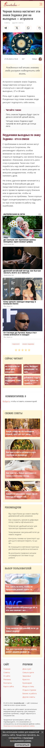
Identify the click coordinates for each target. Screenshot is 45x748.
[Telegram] (5, 28)
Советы (6, 672)
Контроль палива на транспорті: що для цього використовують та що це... (24, 540)
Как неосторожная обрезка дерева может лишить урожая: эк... (21, 650)
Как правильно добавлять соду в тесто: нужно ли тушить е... (32, 379)
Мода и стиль (28, 686)
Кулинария (27, 683)
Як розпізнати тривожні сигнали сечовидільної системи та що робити (22, 555)
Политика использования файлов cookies (19, 726)
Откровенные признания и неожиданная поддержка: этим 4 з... (13, 377)
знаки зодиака (28, 344)
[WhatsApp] (28, 28)
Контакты (7, 683)
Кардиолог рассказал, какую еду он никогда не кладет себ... (21, 495)
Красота (25, 679)
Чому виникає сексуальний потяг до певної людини (24, 533)
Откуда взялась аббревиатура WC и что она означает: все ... (21, 609)
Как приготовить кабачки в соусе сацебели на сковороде (21, 453)
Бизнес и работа (29, 693)
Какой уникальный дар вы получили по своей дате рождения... (12, 366)
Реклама (7, 679)
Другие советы (28, 697)
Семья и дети (28, 672)
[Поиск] (32, 4)
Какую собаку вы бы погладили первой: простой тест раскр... (20, 433)
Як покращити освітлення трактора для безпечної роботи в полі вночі (24, 548)
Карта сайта (8, 686)
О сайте (6, 676)
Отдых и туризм (29, 690)
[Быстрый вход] (36, 4)
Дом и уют (26, 669)
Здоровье (26, 676)
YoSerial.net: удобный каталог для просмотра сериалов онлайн (23, 527)
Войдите (6, 401)
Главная (6, 669)
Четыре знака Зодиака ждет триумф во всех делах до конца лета (21, 123)
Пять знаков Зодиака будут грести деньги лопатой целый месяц (22, 115)
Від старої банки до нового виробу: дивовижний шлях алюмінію (24, 515)
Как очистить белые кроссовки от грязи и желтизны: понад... (21, 474)
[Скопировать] (39, 28)
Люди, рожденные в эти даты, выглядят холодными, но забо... (31, 366)
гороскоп (15, 344)
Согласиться (22, 745)
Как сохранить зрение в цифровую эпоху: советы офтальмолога (23, 521)
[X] (17, 28)
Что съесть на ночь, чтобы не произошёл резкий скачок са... (19, 588)
